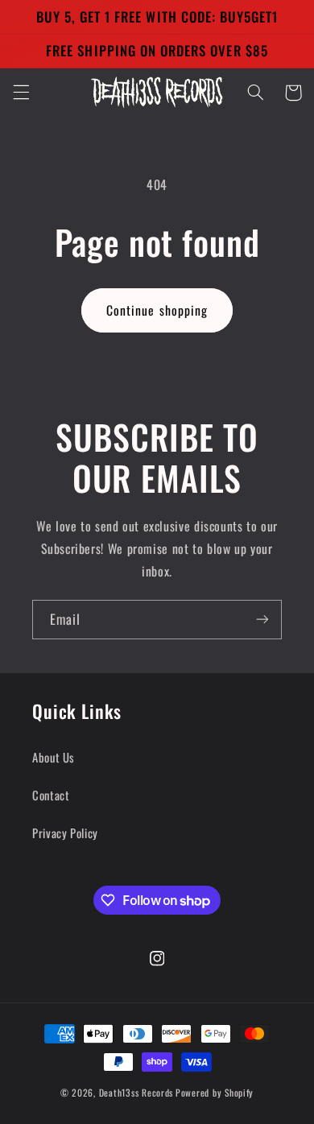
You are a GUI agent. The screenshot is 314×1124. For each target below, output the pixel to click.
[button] (20, 92)
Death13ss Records (136, 1092)
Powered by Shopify (215, 1092)
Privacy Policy (65, 832)
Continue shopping (157, 310)
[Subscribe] (262, 619)
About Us (53, 757)
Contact (50, 795)
